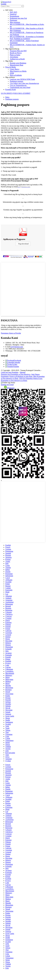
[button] (23, 244)
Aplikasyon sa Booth (17, 59)
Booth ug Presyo (16, 53)
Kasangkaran (14, 16)
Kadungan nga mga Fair (18, 18)
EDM (12, 73)
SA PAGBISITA (7, 93)
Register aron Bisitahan (18, 63)
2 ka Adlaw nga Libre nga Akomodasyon (24, 83)
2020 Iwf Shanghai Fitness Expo (30, 378)
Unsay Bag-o (14, 69)
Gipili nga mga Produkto (9, 372)
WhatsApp (10, 388)
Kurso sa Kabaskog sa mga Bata (20, 376)
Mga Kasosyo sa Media (18, 71)
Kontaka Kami (10, 89)
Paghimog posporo (16, 81)
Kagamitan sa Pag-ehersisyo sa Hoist (14, 380)
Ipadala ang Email (7, 385)
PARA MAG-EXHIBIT (21, 93)
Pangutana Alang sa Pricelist (11, 333)
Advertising (14, 57)
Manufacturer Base (16, 65)
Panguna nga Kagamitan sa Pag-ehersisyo (15, 374)
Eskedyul (13, 14)
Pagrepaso (13, 20)
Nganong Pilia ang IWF (18, 51)
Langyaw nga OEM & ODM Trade (22, 79)
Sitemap (22, 372)
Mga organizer (15, 22)
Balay (7, 97)
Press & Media (10, 67)
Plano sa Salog (15, 55)
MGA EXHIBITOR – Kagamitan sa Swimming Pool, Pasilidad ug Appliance (27, 38)
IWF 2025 (13, 12)
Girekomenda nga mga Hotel (20, 87)
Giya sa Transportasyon (18, 85)
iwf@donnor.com (16, 347)
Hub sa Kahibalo (16, 75)
